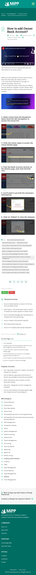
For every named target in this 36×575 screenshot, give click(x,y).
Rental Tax (7, 452)
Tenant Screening (9, 434)
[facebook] (14, 282)
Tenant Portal (8, 437)
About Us (4, 527)
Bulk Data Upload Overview (12, 324)
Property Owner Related (11, 458)
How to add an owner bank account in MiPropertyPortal (17, 245)
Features (4, 533)
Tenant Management (10, 440)
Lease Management (10, 473)
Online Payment (9, 470)
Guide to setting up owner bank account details (15, 251)
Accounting (7, 443)
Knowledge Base (11, 13)
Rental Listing (8, 455)
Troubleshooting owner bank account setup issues (15, 269)
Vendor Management (10, 431)
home (3, 13)
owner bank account (22, 242)
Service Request (9, 402)
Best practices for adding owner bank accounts (15, 267)
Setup (6, 428)
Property (6, 461)
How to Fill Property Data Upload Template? (18, 327)
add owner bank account (8, 242)
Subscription (8, 405)
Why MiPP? (4, 530)
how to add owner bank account (15, 240)
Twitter (3, 562)
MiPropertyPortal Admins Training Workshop (18, 414)
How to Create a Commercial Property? (16, 320)
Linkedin (4, 555)
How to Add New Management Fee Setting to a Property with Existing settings (18, 316)
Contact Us (22, 334)
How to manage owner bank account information (15, 261)
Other (5, 464)
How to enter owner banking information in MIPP (15, 254)
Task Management (9, 422)
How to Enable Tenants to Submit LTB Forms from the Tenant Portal (18, 305)
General (6, 476)
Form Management (10, 480)
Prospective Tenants (10, 425)
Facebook (4, 559)
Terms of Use (22, 569)
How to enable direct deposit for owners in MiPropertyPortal (18, 264)
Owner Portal (8, 411)
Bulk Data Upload (9, 408)
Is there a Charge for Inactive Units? (16, 499)
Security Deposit (9, 446)
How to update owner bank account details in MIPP (15, 272)
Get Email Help (6, 546)
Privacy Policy (13, 569)
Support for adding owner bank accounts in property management (16, 257)
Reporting (7, 449)
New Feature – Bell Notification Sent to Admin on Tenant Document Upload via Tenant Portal (18, 310)
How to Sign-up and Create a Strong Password (16, 493)
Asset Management (10, 467)
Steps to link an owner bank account (12, 248)
